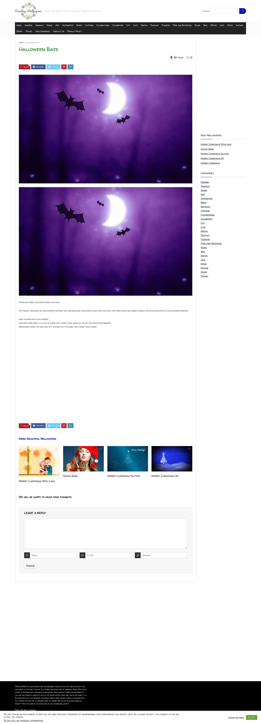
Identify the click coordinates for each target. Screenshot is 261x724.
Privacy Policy (74, 31)
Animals (39, 25)
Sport (19, 31)
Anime (49, 25)
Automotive (67, 25)
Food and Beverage (182, 25)
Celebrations (102, 25)
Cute (135, 25)
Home (19, 25)
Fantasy (155, 25)
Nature (239, 25)
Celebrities (117, 25)
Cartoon (89, 25)
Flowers (166, 25)
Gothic (214, 25)
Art (57, 25)
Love (222, 25)
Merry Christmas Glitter (123, 476)
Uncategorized (42, 31)
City (128, 25)
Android (28, 25)
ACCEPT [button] (251, 717)
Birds (79, 25)
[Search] (242, 11)
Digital (144, 25)
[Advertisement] (105, 378)
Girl (205, 25)
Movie (230, 25)
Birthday (205, 206)
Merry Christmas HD (165, 476)
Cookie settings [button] (236, 717)
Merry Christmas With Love (37, 481)
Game (197, 25)
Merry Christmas (210, 163)
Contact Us (58, 31)
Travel (28, 31)
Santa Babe (70, 476)
